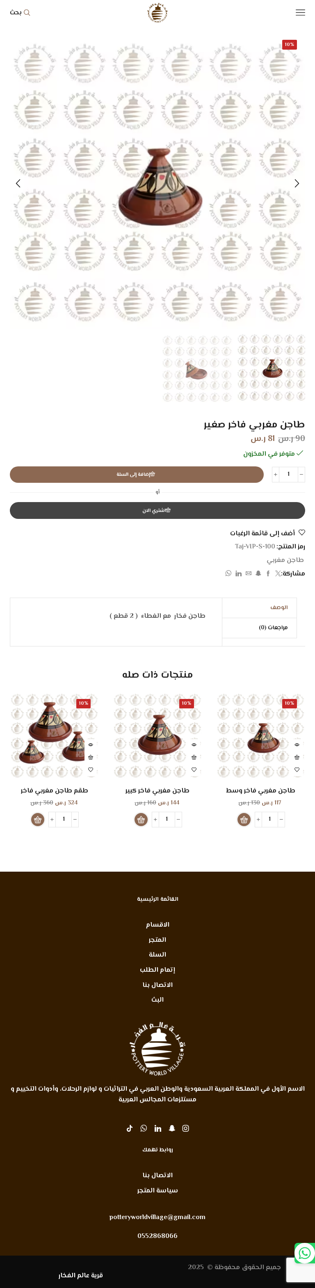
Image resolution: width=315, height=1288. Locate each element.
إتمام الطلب (157, 970)
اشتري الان (154, 510)
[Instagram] (186, 1128)
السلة (157, 955)
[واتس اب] (229, 574)
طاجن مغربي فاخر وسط (260, 791)
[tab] (279, 608)
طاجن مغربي (285, 560)
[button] (297, 183)
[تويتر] (277, 574)
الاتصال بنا (157, 985)
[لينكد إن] (238, 574)
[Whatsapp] (143, 1128)
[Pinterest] (172, 1128)
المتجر (157, 940)
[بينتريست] (258, 574)
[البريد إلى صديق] (248, 574)
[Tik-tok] (129, 1128)
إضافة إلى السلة (133, 474)
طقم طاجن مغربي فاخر (54, 791)
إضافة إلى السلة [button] (297, 757)
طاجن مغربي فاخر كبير (157, 791)
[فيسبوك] (268, 574)
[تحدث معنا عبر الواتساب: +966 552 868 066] (304, 1253)
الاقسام (157, 925)
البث (157, 1000)
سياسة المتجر (157, 1191)
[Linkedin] (158, 1128)
